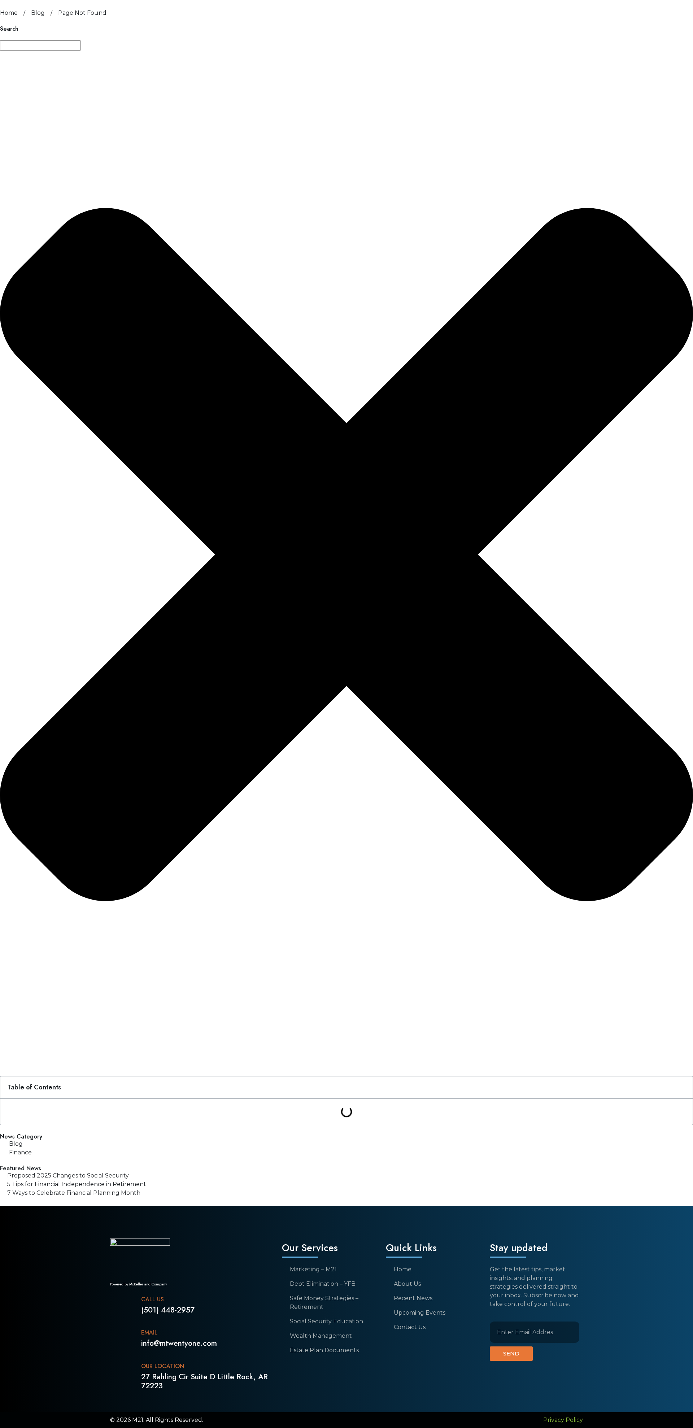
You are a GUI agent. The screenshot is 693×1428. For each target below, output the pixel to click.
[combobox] (40, 45)
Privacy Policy (563, 1419)
